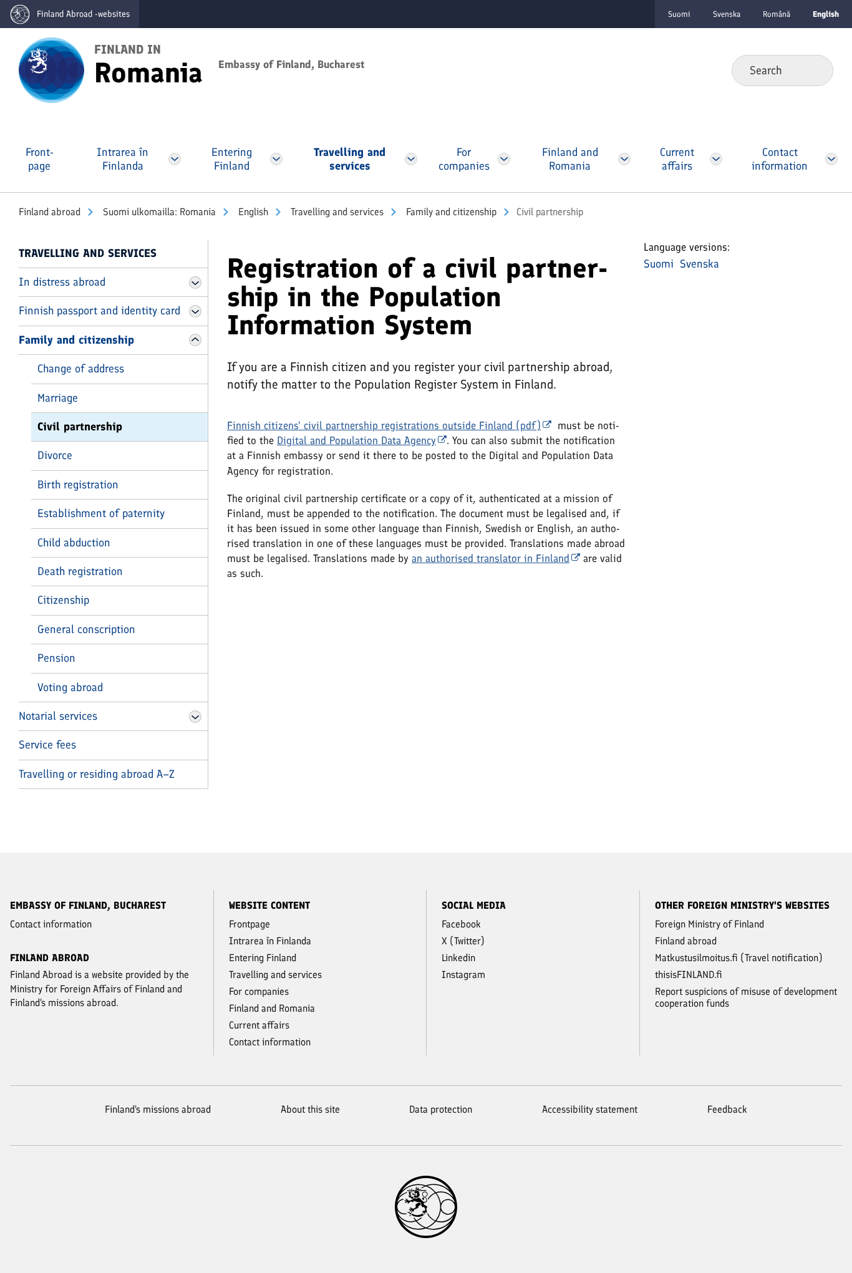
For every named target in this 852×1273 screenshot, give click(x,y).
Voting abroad (70, 687)
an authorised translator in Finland (490, 558)
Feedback (727, 1109)
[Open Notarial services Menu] (195, 716)
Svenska (726, 14)
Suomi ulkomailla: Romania (158, 212)
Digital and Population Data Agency (356, 440)
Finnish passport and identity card (99, 310)
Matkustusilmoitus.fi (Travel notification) (739, 958)
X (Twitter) (463, 941)
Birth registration (78, 484)
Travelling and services (336, 212)
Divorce (54, 455)
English (252, 212)
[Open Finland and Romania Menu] (624, 159)
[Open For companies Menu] (503, 159)
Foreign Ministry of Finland (709, 924)
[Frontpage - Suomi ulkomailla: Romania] (51, 69)
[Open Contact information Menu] (831, 159)
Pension (56, 658)
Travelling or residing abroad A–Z (97, 774)
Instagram (463, 974)
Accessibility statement (589, 1109)
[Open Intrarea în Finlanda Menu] (174, 159)
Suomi (679, 14)
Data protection (440, 1109)
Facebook (461, 924)
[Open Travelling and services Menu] (411, 159)
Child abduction (73, 542)
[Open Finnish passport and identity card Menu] (195, 311)
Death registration (80, 571)
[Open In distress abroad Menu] (195, 282)
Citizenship (63, 600)
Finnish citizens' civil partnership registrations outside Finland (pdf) (384, 425)
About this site (310, 1109)
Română (776, 14)
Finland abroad (49, 212)
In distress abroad (62, 282)
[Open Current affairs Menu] (716, 159)
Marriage (57, 398)
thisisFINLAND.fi (688, 974)
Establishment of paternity (101, 513)
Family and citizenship (450, 212)
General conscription (86, 629)
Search (813, 70)
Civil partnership (79, 426)
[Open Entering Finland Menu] (276, 159)
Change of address (80, 368)
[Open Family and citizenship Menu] (195, 339)
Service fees (47, 745)
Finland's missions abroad (158, 1109)
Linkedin (458, 958)
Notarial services (58, 716)
